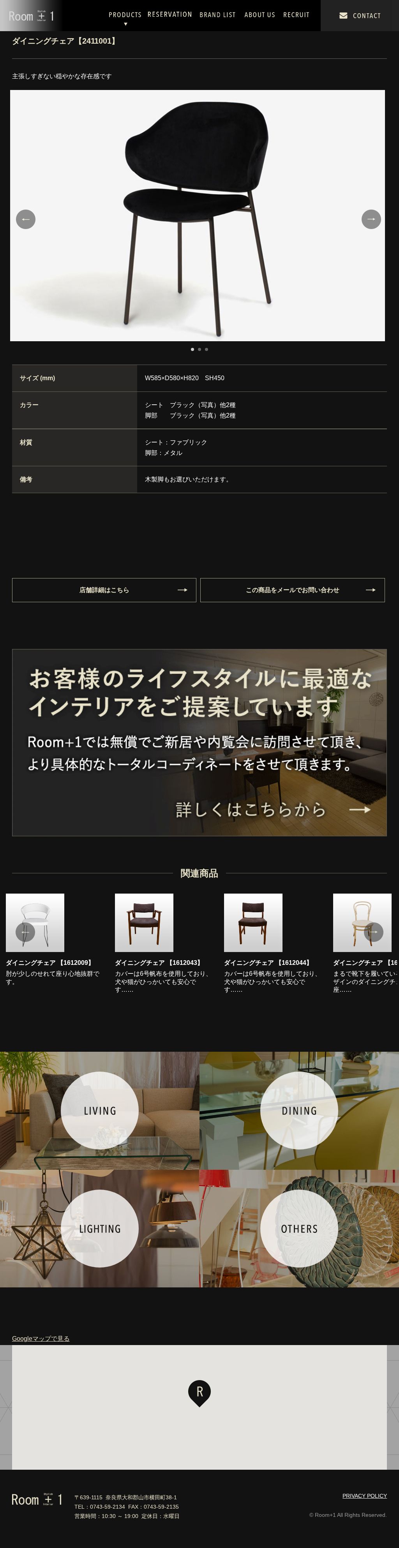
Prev (25, 219)
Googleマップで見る (41, 1339)
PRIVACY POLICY (365, 1496)
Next (371, 219)
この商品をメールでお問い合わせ (292, 590)
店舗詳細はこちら (104, 590)
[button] (199, 1393)
